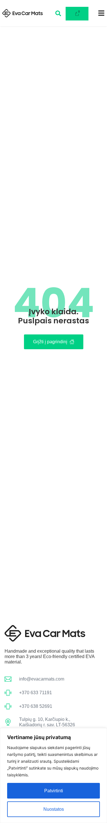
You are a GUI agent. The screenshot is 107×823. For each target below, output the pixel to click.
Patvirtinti (53, 790)
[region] (53, 775)
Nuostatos (53, 809)
